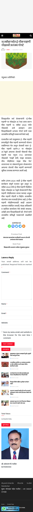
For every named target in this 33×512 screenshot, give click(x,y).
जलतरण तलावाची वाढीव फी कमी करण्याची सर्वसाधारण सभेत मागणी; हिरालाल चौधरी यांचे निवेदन (20, 392)
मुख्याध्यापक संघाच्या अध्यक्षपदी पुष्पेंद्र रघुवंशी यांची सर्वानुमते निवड (20, 355)
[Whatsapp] (9, 226)
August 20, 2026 (14, 406)
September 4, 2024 (18, 50)
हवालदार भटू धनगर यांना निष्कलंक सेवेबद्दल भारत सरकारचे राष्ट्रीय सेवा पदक (20, 402)
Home (2, 504)
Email (4, 313)
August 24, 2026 (14, 358)
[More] (23, 226)
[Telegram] (20, 226)
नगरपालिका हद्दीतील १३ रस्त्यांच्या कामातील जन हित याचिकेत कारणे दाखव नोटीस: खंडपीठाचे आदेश (20, 364)
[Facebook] (13, 226)
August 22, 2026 (14, 369)
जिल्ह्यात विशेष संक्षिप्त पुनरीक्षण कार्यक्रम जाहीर (19, 383)
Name (4, 303)
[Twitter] (16, 226)
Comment (5, 272)
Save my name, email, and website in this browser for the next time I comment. (17, 335)
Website (4, 322)
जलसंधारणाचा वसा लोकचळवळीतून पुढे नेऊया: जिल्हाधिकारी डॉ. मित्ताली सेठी (19, 374)
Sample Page (10, 504)
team (8, 50)
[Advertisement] (16, 16)
